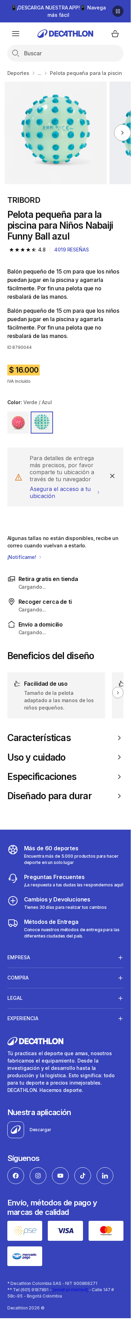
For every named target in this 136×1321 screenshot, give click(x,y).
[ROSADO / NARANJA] (18, 422)
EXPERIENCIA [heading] (22, 1018)
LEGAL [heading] (15, 998)
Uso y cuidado (36, 757)
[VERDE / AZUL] (42, 422)
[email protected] (70, 1289)
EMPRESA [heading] (18, 957)
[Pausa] (117, 11)
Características (39, 737)
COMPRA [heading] (18, 978)
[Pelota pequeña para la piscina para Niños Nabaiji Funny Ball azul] (56, 133)
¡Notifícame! (22, 557)
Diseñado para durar (49, 795)
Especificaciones (42, 776)
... (40, 73)
